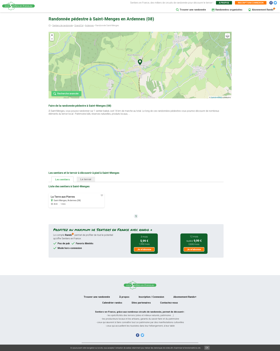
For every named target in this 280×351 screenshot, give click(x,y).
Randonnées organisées (228, 9)
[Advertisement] (136, 138)
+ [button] (52, 35)
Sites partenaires (141, 302)
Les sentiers (62, 179)
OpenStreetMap (216, 97)
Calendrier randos (112, 302)
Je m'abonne (144, 249)
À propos (224, 3)
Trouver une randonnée (193, 9)
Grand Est (78, 25)
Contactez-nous (169, 302)
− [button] (52, 38)
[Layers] (227, 35)
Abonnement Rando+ (184, 297)
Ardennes (89, 25)
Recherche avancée (67, 93)
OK (207, 347)
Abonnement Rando (262, 9)
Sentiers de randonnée (62, 25)
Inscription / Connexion (151, 297)
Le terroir (85, 179)
